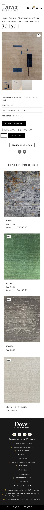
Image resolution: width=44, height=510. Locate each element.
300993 (9, 221)
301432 (9, 284)
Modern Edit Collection (20, 21)
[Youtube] (24, 434)
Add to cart (16, 135)
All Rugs (13, 18)
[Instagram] (30, 434)
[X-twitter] (19, 434)
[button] (37, 8)
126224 (9, 347)
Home (4, 18)
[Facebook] (14, 434)
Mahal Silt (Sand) (16, 407)
